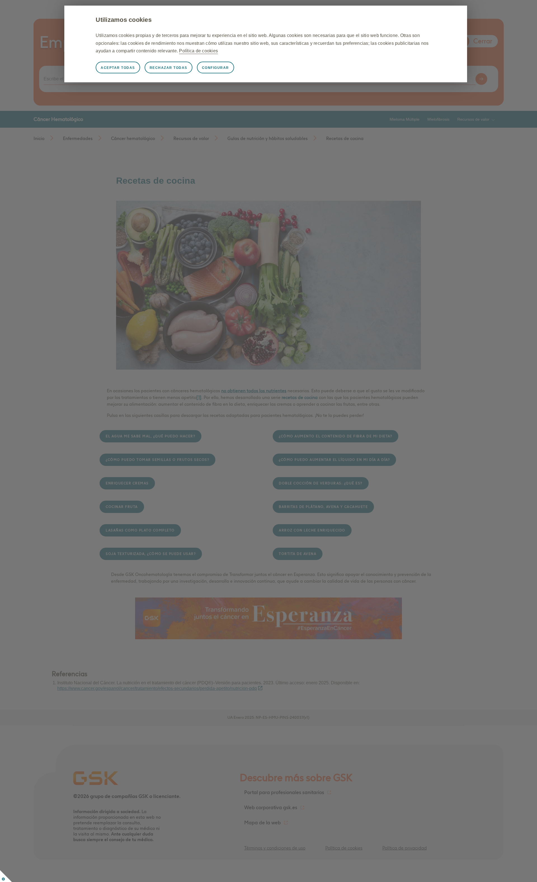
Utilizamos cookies (124, 19)
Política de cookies (198, 50)
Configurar (215, 68)
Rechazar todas (168, 68)
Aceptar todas (118, 68)
